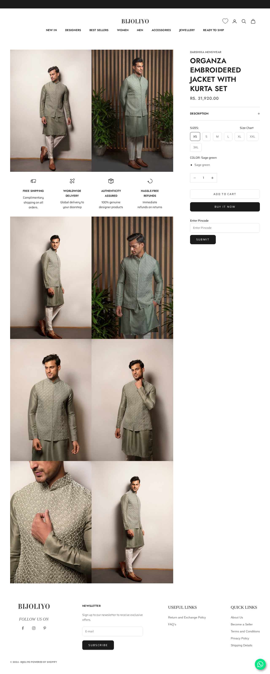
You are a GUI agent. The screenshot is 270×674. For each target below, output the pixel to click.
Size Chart (247, 128)
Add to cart (224, 194)
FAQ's (172, 624)
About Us (237, 617)
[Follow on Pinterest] (45, 628)
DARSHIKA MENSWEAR (205, 52)
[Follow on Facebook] (23, 628)
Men (140, 30)
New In (51, 30)
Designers (73, 30)
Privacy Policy (240, 638)
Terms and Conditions (245, 631)
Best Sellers (99, 30)
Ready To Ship (213, 30)
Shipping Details (241, 645)
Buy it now (225, 207)
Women (123, 30)
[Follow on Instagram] (34, 628)
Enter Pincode (199, 220)
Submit (203, 239)
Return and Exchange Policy (187, 617)
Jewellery (187, 30)
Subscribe (98, 645)
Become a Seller (242, 624)
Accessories (161, 30)
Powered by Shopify (44, 662)
